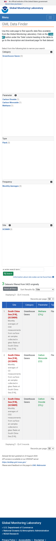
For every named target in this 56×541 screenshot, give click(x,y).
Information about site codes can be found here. (32, 277)
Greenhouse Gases (11, 56)
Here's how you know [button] (13, 4)
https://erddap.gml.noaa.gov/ (14, 462)
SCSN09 (6, 229)
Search (9, 274)
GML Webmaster (39, 465)
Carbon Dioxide (9, 99)
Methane (6, 106)
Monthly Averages (10, 186)
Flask (4, 143)
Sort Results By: (27, 289)
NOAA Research (11, 534)
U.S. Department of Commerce (18, 527)
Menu (5, 17)
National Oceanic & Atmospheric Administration (26, 530)
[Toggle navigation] (50, 17)
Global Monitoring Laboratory (26, 7)
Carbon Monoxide (10, 102)
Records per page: (38, 299)
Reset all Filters (10, 289)
